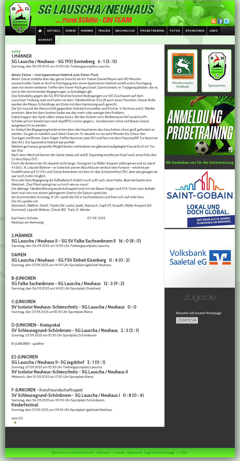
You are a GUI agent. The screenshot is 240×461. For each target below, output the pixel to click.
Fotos (175, 30)
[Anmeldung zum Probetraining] (200, 154)
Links (214, 30)
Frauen (104, 30)
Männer (87, 30)
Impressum (103, 452)
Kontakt (45, 39)
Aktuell (53, 30)
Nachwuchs (125, 30)
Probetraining (152, 30)
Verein (70, 30)
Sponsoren (194, 30)
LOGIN (183, 452)
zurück (15, 51)
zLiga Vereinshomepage (159, 452)
